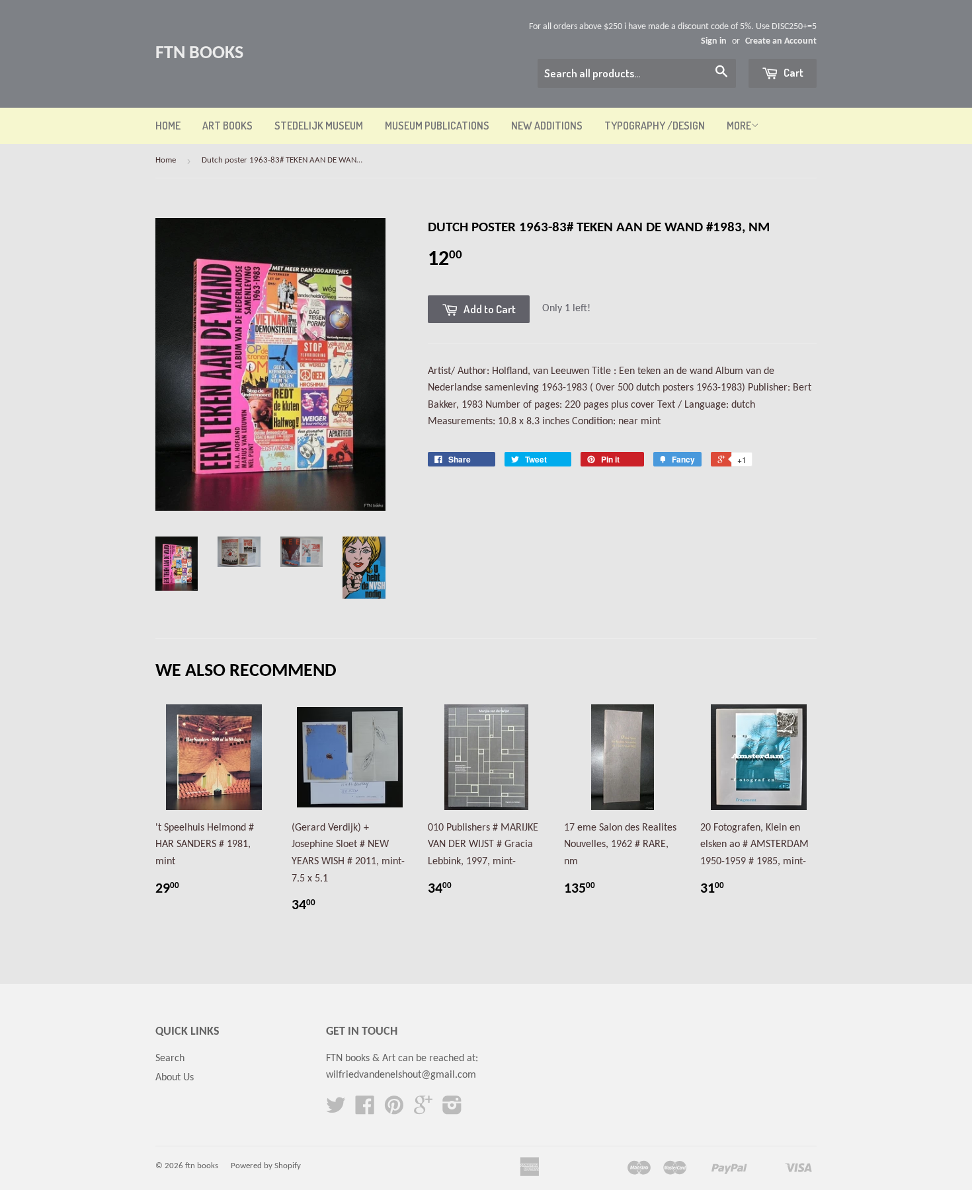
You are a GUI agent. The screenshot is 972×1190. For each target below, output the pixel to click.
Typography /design (654, 125)
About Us (174, 1077)
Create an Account (781, 41)
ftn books (199, 53)
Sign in (714, 41)
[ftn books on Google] (423, 1110)
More (739, 125)
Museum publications (437, 125)
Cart (792, 72)
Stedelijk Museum (318, 125)
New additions (547, 125)
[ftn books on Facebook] (365, 1110)
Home (168, 125)
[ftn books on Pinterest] (394, 1110)
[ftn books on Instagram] (452, 1110)
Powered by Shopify (266, 1166)
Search (169, 1058)
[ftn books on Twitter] (336, 1110)
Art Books (227, 125)
